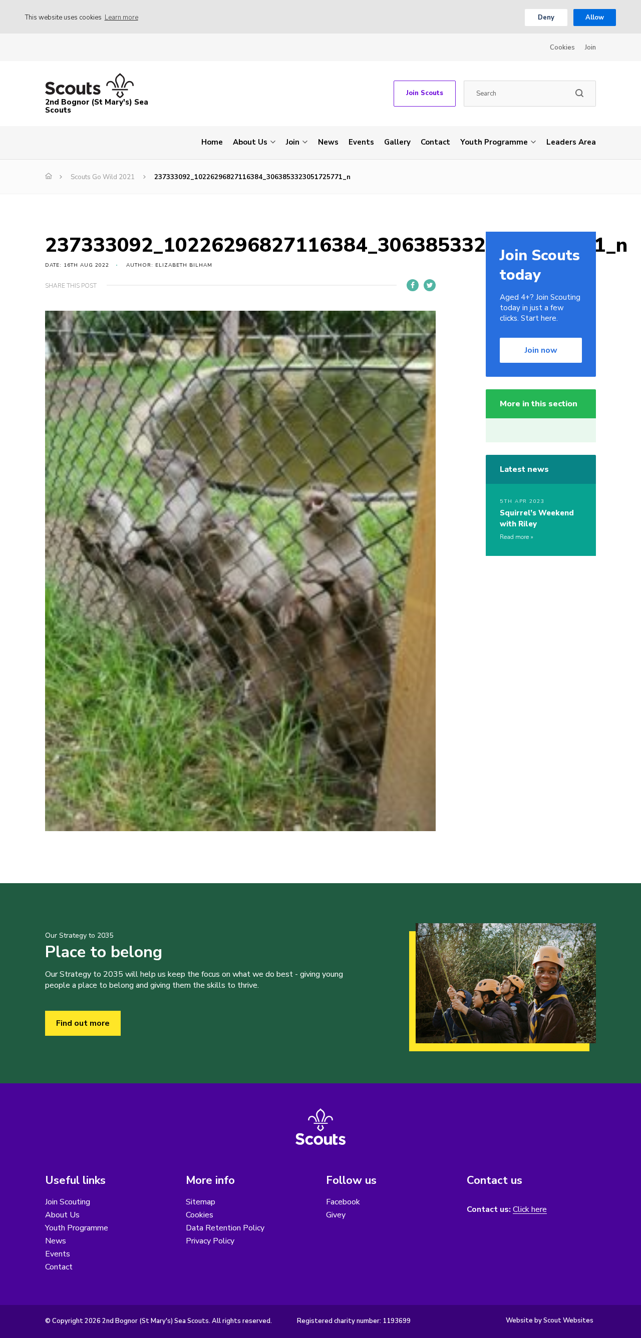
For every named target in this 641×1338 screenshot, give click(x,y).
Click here (530, 1209)
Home (212, 142)
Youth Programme (494, 142)
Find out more (83, 1023)
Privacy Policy (210, 1240)
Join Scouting (67, 1201)
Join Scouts (424, 93)
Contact (435, 142)
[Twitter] (430, 285)
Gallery (397, 142)
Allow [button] (594, 17)
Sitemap (200, 1201)
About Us (250, 142)
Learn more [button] (121, 17)
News (328, 142)
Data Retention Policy (225, 1227)
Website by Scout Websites (549, 1320)
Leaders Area (571, 142)
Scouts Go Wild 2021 (103, 177)
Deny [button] (546, 17)
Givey (336, 1214)
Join (590, 47)
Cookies (562, 47)
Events (361, 142)
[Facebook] (413, 285)
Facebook (343, 1201)
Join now (541, 350)
